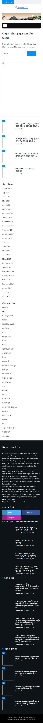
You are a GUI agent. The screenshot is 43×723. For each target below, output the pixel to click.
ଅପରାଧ (4, 320)
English (5, 307)
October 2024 (7, 280)
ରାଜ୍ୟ (4, 424)
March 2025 (6, 259)
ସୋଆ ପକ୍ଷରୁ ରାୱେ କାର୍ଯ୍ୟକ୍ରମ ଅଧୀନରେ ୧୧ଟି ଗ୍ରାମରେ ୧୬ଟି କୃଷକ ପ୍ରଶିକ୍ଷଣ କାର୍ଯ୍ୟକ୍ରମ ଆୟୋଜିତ (27, 700)
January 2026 (7, 217)
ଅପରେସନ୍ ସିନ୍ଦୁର (8, 324)
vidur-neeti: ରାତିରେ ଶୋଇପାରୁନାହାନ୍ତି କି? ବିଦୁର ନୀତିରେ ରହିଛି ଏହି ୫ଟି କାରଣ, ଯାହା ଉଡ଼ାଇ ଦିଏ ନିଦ (27, 587)
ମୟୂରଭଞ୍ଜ (6, 403)
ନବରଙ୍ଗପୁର (6, 382)
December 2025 (8, 222)
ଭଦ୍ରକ (4, 395)
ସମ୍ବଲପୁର (6, 432)
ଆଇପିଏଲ (5, 328)
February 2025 (7, 263)
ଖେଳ (4, 341)
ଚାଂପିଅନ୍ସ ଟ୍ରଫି (7, 349)
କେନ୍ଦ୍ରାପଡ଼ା (6, 336)
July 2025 (5, 242)
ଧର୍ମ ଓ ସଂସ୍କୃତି (7, 378)
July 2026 (5, 193)
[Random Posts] (34, 2)
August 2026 (7, 188)
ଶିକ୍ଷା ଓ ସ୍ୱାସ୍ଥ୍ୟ (8, 428)
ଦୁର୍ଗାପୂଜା (5, 370)
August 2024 (7, 288)
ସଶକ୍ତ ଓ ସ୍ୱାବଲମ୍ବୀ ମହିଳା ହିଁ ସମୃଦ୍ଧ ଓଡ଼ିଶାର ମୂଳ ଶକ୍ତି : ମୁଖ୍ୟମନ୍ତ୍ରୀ (26, 147)
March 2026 (6, 209)
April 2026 (6, 205)
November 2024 (8, 276)
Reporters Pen (19, 119)
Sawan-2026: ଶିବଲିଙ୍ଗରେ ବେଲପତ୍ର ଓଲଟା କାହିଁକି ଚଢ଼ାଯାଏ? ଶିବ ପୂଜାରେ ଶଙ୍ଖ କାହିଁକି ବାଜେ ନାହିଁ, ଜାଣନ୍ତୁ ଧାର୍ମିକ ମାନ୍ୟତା (27, 639)
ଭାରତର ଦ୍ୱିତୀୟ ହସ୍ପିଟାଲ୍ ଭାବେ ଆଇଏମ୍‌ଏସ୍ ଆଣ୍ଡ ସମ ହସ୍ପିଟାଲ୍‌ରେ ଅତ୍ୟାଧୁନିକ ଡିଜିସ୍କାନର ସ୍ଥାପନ (27, 686)
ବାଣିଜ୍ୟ (5, 390)
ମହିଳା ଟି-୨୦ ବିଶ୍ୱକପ (9, 407)
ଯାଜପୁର (5, 411)
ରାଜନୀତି (5, 419)
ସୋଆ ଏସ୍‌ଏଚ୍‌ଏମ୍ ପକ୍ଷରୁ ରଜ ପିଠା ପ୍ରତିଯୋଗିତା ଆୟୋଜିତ (26, 669)
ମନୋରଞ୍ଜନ (6, 399)
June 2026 (6, 197)
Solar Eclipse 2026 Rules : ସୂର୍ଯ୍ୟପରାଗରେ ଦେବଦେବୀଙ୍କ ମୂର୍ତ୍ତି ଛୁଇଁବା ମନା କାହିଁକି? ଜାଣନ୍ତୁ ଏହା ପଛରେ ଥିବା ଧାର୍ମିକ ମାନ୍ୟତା (27, 621)
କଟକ (4, 332)
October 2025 (7, 230)
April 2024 (6, 296)
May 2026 (6, 201)
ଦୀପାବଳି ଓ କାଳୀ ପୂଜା (9, 365)
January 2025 (7, 267)
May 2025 (6, 251)
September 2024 (8, 284)
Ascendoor (16, 719)
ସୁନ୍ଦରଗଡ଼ (5, 436)
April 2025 (6, 255)
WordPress (32, 719)
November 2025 (8, 226)
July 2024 (5, 292)
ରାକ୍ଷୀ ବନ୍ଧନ (6, 415)
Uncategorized (7, 316)
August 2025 (7, 238)
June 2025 (6, 246)
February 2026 (7, 213)
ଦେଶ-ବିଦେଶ (6, 374)
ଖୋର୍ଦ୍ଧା (4, 345)
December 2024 (8, 271)
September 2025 (8, 234)
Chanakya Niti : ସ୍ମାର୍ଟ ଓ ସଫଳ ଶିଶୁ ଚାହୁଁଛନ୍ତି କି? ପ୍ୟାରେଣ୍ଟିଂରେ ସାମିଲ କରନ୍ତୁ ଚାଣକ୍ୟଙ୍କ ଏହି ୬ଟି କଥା (27, 604)
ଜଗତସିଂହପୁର (6, 353)
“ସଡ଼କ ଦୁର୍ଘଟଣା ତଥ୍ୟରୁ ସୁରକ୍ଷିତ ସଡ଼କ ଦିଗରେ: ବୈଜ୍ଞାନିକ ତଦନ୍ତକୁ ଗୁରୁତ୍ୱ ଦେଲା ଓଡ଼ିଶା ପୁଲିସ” (26, 569)
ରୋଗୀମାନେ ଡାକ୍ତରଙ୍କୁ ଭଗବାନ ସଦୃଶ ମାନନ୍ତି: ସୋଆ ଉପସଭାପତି (27, 654)
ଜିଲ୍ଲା (4, 357)
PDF (3, 312)
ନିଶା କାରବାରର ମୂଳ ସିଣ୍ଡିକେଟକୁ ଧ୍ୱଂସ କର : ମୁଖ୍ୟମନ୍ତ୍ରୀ (26, 529)
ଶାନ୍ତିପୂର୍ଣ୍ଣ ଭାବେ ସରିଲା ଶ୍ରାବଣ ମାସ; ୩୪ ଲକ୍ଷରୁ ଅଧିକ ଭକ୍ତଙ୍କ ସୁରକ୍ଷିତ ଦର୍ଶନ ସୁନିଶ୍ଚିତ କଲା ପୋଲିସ (27, 133)
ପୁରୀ (3, 386)
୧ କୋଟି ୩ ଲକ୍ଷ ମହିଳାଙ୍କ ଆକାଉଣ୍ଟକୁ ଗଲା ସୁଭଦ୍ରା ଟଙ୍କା (27, 176)
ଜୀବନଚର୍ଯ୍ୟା (6, 361)
